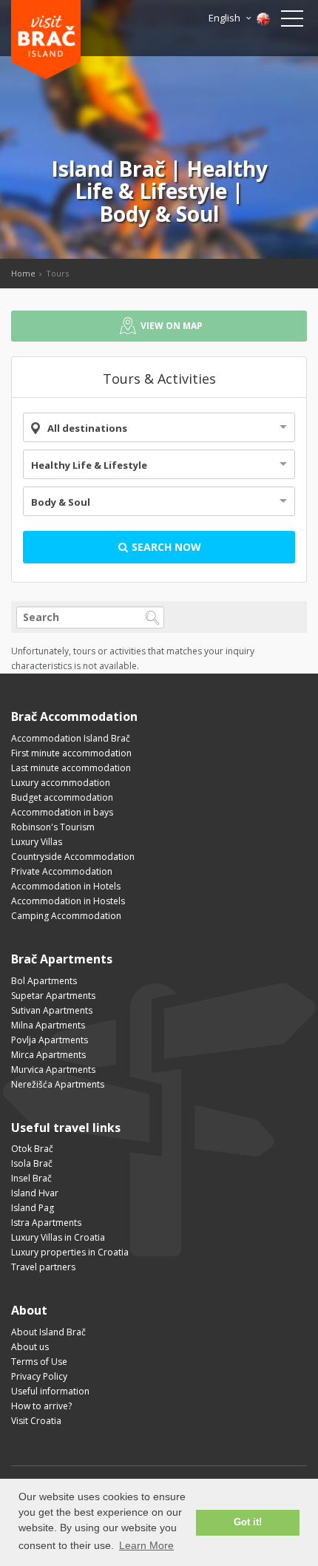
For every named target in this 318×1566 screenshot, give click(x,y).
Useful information (50, 1391)
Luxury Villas (36, 841)
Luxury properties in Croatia (70, 1252)
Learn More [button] (146, 1545)
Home (23, 273)
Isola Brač (32, 1163)
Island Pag (32, 1207)
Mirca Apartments (48, 1054)
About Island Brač (48, 1332)
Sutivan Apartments (51, 1010)
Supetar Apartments (53, 995)
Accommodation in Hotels (66, 886)
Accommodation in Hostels (68, 901)
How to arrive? (41, 1406)
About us (30, 1346)
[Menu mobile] (292, 21)
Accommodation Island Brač (70, 738)
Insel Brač (31, 1178)
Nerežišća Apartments (57, 1084)
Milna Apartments (48, 1025)
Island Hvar (34, 1193)
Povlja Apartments (49, 1040)
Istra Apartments (46, 1222)
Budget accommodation (62, 797)
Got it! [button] (248, 1522)
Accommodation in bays (62, 812)
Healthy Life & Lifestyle (89, 465)
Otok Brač (32, 1148)
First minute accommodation (71, 753)
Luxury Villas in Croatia (58, 1237)
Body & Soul (60, 502)
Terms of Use (39, 1361)
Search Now (165, 547)
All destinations (87, 428)
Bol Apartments (44, 980)
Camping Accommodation (66, 915)
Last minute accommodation (71, 768)
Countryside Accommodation (73, 856)
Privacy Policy (39, 1376)
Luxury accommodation (60, 782)
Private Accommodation (61, 871)
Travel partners (43, 1267)
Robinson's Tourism (53, 827)
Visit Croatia (36, 1420)
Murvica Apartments (53, 1069)
